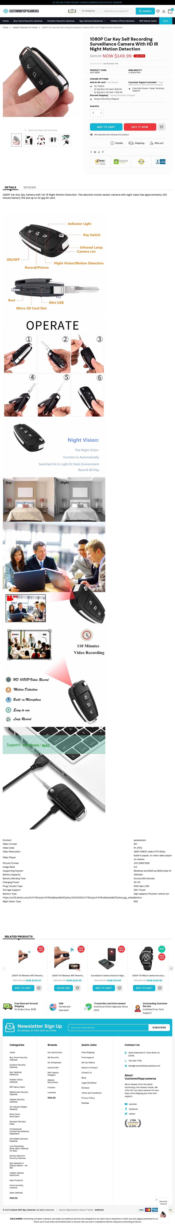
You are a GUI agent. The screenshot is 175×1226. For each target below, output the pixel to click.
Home (12, 1052)
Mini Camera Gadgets (53, 1073)
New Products (16, 1180)
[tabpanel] (27, 968)
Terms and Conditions (91, 1093)
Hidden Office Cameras (16, 1080)
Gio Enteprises (54, 1062)
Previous (3, 968)
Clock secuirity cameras (16, 1186)
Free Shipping (87, 1052)
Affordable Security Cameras (19, 1140)
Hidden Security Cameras (17, 1100)
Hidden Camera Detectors (17, 1174)
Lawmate (52, 1092)
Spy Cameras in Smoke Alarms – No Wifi (18, 1165)
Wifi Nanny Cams (17, 1087)
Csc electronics (55, 1052)
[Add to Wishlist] (161, 127)
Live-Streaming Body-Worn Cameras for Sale (19, 1148)
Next (171, 968)
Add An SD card (104, 82)
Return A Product (89, 1067)
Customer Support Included (145, 83)
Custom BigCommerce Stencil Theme (76, 1210)
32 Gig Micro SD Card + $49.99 (108, 92)
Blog (83, 1077)
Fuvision (51, 1087)
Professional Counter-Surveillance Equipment (19, 1131)
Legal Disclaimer (89, 1083)
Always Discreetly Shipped (106, 99)
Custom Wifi (53, 1067)
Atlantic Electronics (53, 1081)
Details (10, 187)
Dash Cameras (16, 1193)
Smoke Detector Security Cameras (18, 1157)
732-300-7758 (135, 1061)
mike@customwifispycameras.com (144, 1066)
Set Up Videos (88, 1062)
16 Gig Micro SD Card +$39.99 (108, 89)
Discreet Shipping (112, 95)
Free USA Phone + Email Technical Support (148, 89)
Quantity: (94, 106)
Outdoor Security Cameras (17, 1066)
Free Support (87, 1057)
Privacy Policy (88, 1098)
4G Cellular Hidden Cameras (18, 1108)
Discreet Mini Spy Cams (18, 1122)
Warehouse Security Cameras (19, 1093)
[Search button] (145, 11)
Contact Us (86, 1072)
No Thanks (99, 86)
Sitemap (85, 1103)
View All (14, 1198)
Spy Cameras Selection (91, 21)
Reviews (30, 187)
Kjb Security (53, 1057)
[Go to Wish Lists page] (158, 11)
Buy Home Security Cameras (18, 1058)
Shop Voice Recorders (15, 1115)
